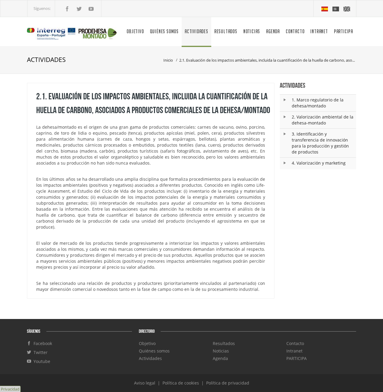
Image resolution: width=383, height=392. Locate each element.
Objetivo (135, 31)
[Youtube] (91, 9)
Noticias (251, 31)
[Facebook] (67, 9)
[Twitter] (79, 9)
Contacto (295, 31)
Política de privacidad (227, 383)
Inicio (168, 60)
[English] (346, 8)
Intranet (319, 31)
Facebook (41, 343)
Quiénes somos (164, 31)
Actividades (196, 31)
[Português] (336, 8)
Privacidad (10, 389)
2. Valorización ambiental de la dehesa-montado (322, 120)
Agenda (273, 31)
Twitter (39, 352)
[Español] (325, 8)
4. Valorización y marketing (319, 163)
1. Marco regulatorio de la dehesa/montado (318, 103)
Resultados (225, 31)
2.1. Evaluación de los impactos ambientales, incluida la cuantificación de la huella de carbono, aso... (267, 60)
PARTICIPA (343, 31)
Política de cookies (181, 383)
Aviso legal (145, 383)
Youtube (40, 361)
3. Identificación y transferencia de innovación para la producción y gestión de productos (320, 143)
